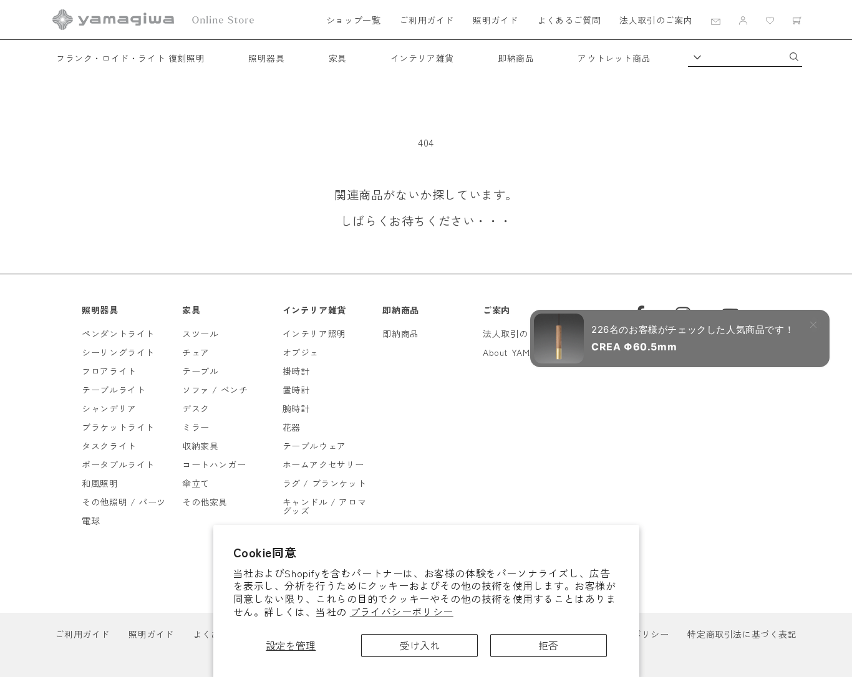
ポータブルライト (118, 464)
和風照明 (100, 483)
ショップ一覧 (353, 20)
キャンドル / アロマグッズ (325, 506)
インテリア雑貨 (422, 58)
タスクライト (109, 445)
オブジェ (301, 352)
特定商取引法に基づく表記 (741, 634)
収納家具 (200, 445)
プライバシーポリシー (401, 611)
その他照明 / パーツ (124, 502)
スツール (200, 333)
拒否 (548, 645)
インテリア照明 (314, 333)
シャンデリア (109, 408)
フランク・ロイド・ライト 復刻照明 (130, 58)
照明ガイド (495, 20)
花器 (292, 427)
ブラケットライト (118, 427)
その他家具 (205, 502)
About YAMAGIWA (520, 352)
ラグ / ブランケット (325, 483)
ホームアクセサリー (323, 464)
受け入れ (420, 645)
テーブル (200, 371)
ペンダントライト (118, 333)
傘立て (196, 483)
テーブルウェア (314, 445)
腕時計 (296, 408)
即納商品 (516, 58)
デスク (196, 408)
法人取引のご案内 (655, 20)
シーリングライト (118, 352)
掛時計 (296, 371)
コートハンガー (214, 464)
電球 (91, 520)
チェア (196, 352)
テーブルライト (113, 389)
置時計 (296, 389)
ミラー (196, 427)
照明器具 (266, 58)
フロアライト (109, 371)
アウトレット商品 (614, 58)
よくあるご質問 (569, 20)
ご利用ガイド (426, 20)
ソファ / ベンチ (215, 389)
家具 (338, 58)
